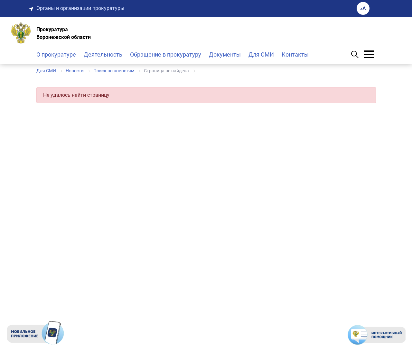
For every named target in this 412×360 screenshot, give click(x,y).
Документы (225, 54)
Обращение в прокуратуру (165, 54)
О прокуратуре (56, 54)
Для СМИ (261, 54)
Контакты (295, 54)
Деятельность (103, 54)
